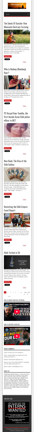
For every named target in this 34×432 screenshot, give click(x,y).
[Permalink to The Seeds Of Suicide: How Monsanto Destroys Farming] (17, 43)
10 (21, 292)
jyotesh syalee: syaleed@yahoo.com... (14, 366)
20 (24, 294)
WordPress (12, 430)
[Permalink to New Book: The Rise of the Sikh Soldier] (17, 180)
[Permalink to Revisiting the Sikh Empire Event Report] (17, 226)
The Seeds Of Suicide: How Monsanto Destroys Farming (16, 25)
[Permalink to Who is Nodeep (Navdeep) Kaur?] (17, 89)
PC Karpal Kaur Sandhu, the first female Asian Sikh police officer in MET (17, 116)
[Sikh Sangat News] (17, 8)
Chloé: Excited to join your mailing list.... (14, 352)
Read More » (8, 56)
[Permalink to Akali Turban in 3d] (17, 268)
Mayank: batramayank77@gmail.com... (14, 359)
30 (27, 294)
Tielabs (22, 430)
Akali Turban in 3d (12, 252)
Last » (9, 296)
